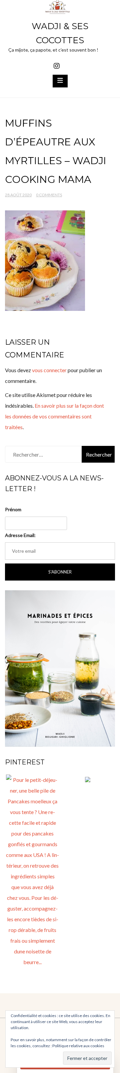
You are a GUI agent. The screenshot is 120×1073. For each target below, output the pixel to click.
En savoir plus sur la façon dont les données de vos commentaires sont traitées (54, 416)
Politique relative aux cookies (78, 1045)
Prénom (13, 509)
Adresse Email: (20, 535)
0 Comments (49, 194)
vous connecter (49, 370)
